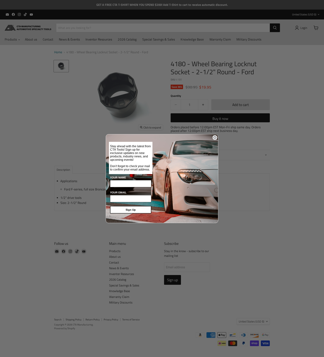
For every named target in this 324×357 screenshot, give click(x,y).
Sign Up (131, 209)
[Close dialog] (215, 137)
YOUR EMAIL (118, 192)
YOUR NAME (118, 177)
